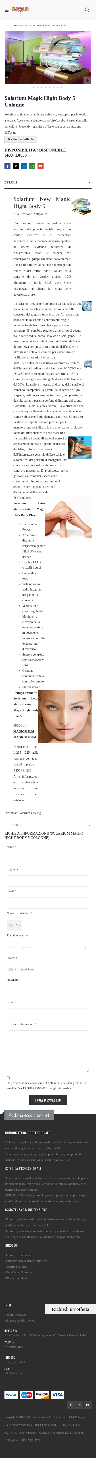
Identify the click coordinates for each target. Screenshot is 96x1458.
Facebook (7, 166)
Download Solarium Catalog (22, 813)
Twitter (16, 166)
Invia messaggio (48, 1100)
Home (6, 25)
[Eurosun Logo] (20, 10)
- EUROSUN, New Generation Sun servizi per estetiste (37, 1160)
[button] (87, 80)
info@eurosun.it (14, 1373)
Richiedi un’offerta (70, 1309)
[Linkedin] (88, 1405)
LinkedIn (24, 166)
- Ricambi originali (16, 1278)
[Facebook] (71, 1405)
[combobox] (14, 925)
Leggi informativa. (60, 1088)
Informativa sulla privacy (19, 1320)
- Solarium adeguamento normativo (26, 1260)
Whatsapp (32, 166)
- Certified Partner (15, 1266)
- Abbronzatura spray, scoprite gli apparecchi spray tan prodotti (42, 1154)
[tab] (48, 183)
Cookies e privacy (15, 1314)
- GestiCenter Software (18, 1272)
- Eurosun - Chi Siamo (17, 1255)
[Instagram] (79, 1405)
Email (41, 166)
